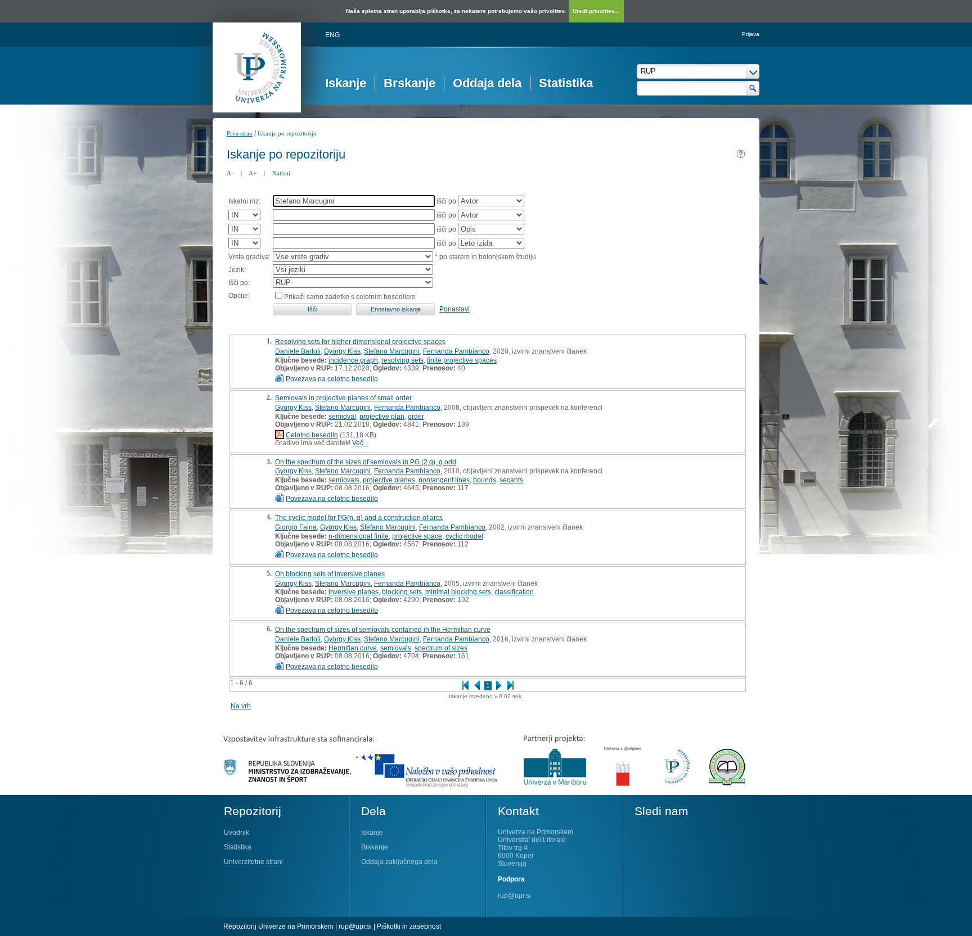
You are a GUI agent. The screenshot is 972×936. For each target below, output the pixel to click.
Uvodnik (236, 832)
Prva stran (240, 133)
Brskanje (409, 83)
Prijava (750, 34)
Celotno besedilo (312, 435)
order (416, 416)
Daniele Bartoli (298, 351)
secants (511, 480)
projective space (417, 536)
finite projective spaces (462, 360)
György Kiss (342, 351)
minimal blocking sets (458, 592)
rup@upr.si (514, 895)
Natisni (281, 173)
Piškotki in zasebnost (409, 926)
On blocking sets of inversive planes (330, 574)
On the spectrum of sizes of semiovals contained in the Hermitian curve (382, 630)
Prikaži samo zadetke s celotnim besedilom (350, 297)
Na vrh (241, 706)
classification (514, 592)
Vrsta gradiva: (249, 257)
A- (230, 173)
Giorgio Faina (296, 527)
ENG (332, 35)
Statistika (566, 83)
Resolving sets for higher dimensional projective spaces (360, 342)
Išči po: (239, 283)
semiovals (343, 480)
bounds (484, 480)
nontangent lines (444, 480)
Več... (360, 443)
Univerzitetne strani (253, 862)
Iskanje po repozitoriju (287, 133)
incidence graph (353, 360)
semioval (342, 416)
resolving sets (402, 360)
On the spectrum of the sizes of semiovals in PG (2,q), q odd (365, 462)
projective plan (381, 416)
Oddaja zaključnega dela (399, 862)
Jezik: (237, 270)
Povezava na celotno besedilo (332, 379)
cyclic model (464, 536)
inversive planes (353, 592)
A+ (252, 173)
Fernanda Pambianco (456, 351)
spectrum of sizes (441, 648)
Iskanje (345, 83)
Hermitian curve (352, 648)
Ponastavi (454, 309)
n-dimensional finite (358, 536)
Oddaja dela (487, 83)
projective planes (389, 480)
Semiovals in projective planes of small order (343, 398)
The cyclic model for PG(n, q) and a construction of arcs (359, 518)
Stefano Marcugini (392, 351)
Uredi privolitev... (596, 11)
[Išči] (752, 88)
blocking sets (402, 592)
